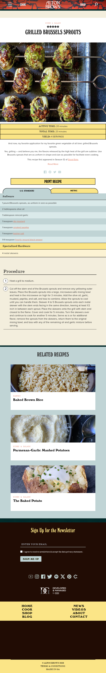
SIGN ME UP (31, 559)
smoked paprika (21, 227)
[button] (48, 26)
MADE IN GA (53, 669)
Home (27, 606)
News (79, 606)
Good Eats (73, 159)
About (79, 613)
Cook (27, 609)
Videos (79, 609)
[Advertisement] (53, 640)
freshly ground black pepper (29, 239)
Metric (73, 191)
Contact (79, 616)
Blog (27, 616)
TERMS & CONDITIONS (53, 666)
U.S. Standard (27, 191)
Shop (27, 613)
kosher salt (18, 233)
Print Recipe (53, 182)
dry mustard (19, 221)
